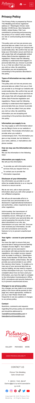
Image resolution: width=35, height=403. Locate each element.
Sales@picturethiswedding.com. (13, 316)
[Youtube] (28, 391)
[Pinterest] (15, 391)
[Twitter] (24, 391)
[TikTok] (19, 391)
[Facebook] (7, 391)
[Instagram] (11, 391)
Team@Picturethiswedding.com (13, 314)
